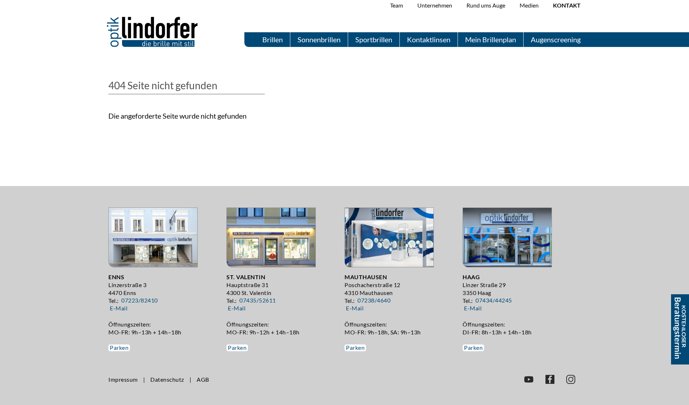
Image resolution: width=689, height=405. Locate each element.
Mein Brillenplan (490, 39)
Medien (529, 5)
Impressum (123, 379)
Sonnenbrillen (319, 39)
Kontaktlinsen (428, 39)
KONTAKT (567, 5)
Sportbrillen (373, 39)
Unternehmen (434, 5)
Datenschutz (167, 379)
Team (396, 5)
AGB (203, 379)
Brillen (272, 39)
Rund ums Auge (486, 5)
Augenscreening (556, 39)
